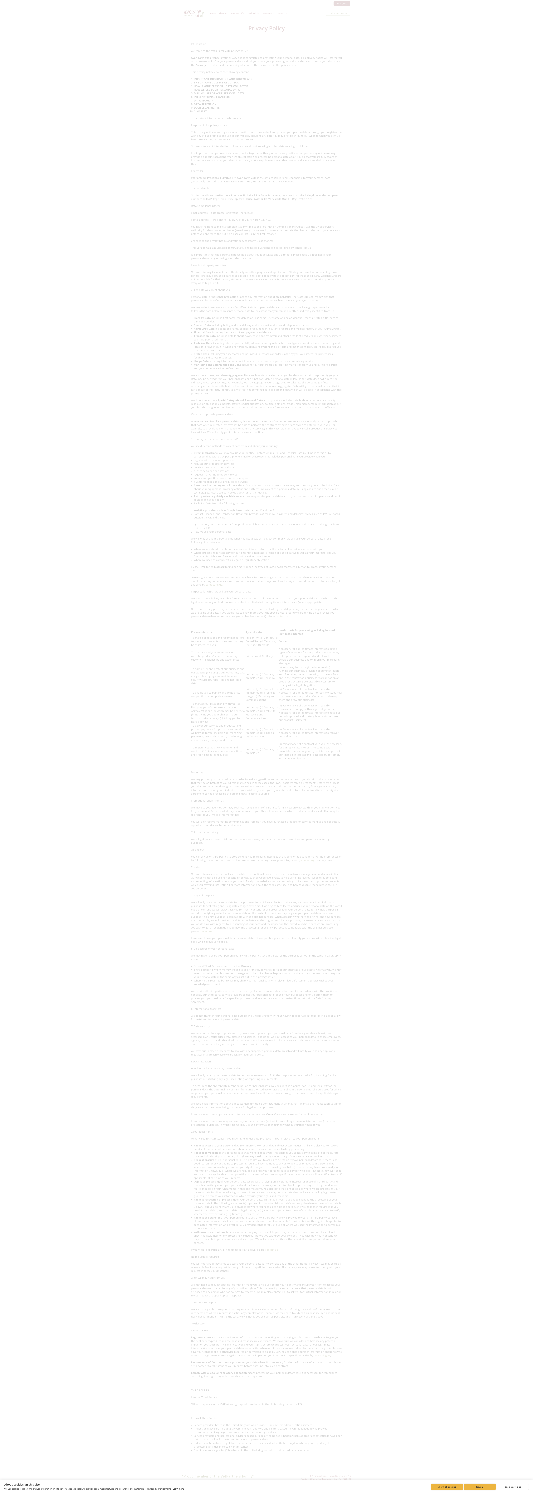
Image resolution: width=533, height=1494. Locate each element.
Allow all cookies (447, 1486)
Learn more (178, 1488)
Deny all (480, 1486)
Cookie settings (513, 1486)
